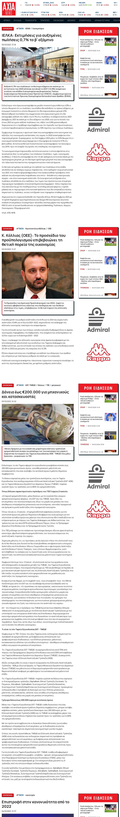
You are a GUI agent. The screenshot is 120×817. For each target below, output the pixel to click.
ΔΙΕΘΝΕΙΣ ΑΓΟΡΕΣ (71, 22)
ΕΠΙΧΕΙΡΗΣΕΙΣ (85, 20)
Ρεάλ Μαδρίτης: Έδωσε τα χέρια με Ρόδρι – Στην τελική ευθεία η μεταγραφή (91, 42)
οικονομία (30, 795)
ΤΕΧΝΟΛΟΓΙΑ (30, 20)
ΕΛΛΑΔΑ (17, 20)
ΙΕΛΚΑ (27, 28)
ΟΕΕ (49, 228)
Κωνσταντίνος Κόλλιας (35, 228)
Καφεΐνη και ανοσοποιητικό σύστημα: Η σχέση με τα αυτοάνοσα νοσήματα (91, 61)
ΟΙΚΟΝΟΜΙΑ (58, 20)
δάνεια (41, 385)
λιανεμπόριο (38, 28)
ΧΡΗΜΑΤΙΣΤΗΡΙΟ (102, 20)
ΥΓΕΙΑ (82, 69)
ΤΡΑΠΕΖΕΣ (45, 20)
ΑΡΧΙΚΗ (7, 20)
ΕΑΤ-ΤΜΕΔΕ (30, 385)
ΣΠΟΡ (82, 50)
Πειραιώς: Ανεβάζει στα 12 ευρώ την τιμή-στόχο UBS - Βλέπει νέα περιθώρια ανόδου (91, 80)
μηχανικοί (56, 385)
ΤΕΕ (47, 385)
